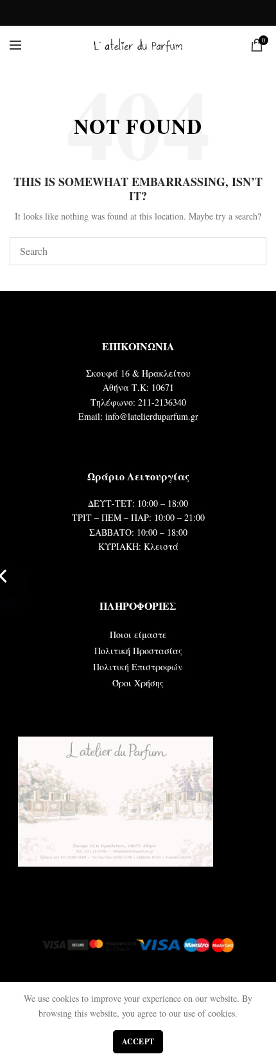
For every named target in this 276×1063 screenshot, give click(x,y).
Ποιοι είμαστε (138, 634)
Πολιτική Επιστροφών (138, 667)
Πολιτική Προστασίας (138, 650)
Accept (138, 1041)
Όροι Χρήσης (138, 683)
